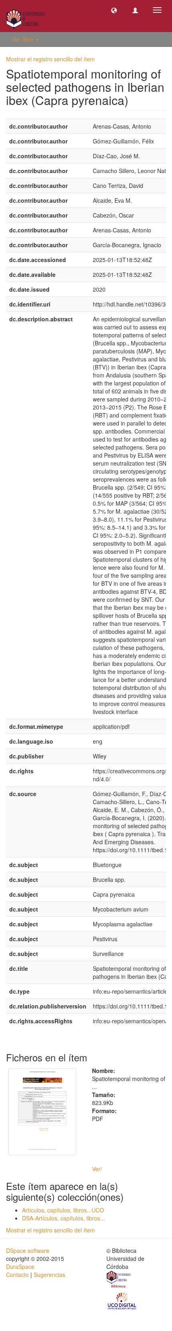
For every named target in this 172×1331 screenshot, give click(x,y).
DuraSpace (20, 1266)
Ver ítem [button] (23, 39)
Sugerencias (49, 1274)
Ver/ (97, 1169)
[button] (114, 10)
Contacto (17, 1274)
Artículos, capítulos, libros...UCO (63, 1210)
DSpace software (27, 1250)
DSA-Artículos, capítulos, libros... (63, 1218)
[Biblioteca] (119, 1280)
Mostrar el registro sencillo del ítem (50, 59)
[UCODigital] (122, 1301)
